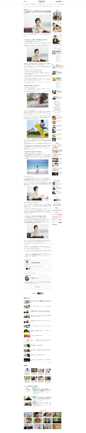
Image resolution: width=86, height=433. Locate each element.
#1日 (60, 86)
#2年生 (59, 82)
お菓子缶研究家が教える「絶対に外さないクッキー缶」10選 (59, 135)
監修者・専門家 (62, 4)
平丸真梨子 (27, 36)
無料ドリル (40, 4)
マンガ (46, 4)
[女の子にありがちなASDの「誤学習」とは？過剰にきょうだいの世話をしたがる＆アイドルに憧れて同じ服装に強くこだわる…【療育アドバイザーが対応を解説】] (28, 389)
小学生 (59, 112)
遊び (28, 4)
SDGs (49, 4)
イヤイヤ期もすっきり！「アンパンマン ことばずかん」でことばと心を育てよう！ (57, 33)
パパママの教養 (26, 4)
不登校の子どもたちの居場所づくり (57, 107)
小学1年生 (56, 112)
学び (22, 4)
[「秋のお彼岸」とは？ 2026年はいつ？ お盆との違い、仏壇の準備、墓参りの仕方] (28, 403)
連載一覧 (58, 4)
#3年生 (57, 55)
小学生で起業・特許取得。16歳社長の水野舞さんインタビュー (59, 139)
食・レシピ (44, 4)
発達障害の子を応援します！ (57, 104)
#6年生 (57, 56)
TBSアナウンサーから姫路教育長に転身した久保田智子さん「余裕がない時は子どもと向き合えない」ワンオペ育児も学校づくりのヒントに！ (39, 254)
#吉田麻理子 (57, 57)
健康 (50, 4)
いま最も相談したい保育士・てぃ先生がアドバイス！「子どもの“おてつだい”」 (57, 45)
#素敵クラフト (57, 86)
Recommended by (47, 362)
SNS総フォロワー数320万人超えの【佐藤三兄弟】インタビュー (59, 130)
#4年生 (59, 55)
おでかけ (55, 4)
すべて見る (57, 195)
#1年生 (57, 82)
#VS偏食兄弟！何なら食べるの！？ (60, 68)
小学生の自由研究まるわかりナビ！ (34, 4)
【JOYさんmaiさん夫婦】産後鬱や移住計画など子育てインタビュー (59, 126)
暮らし (53, 4)
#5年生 (59, 56)
